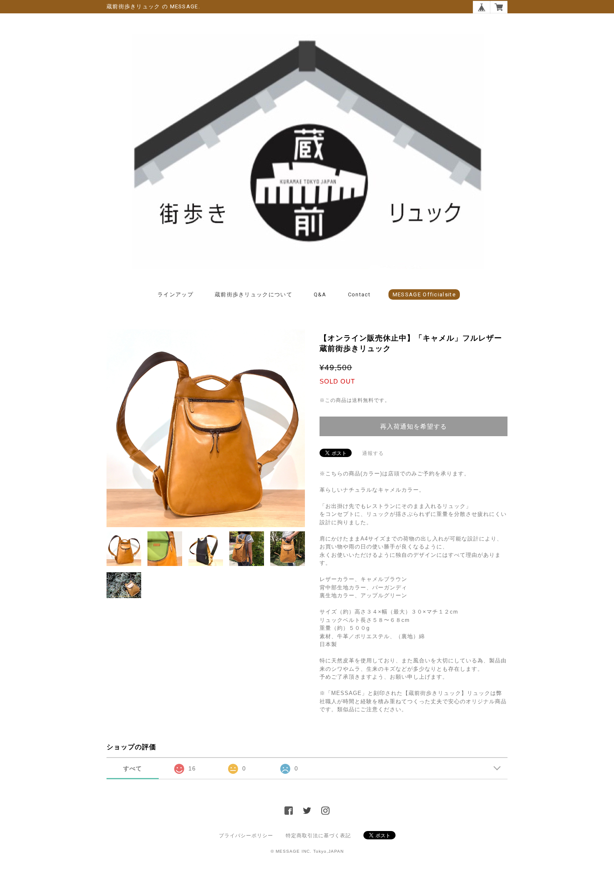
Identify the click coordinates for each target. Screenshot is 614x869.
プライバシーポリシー (246, 836)
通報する (373, 453)
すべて (132, 768)
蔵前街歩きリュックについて (253, 294)
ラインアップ (175, 294)
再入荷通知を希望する (413, 426)
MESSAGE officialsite (424, 294)
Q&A (320, 294)
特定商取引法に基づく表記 (318, 836)
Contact (359, 294)
